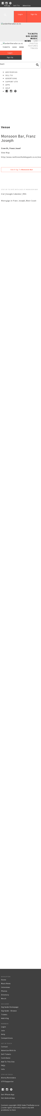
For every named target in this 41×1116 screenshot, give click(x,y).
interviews (5, 987)
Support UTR (11, 82)
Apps (7, 85)
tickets (4, 1014)
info (3, 1069)
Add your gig (11, 72)
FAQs (3, 1065)
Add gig (7, 5)
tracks (34, 48)
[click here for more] (20, 104)
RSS (24, 194)
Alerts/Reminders (8, 1078)
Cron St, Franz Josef (11, 148)
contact (4, 1047)
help (3, 1034)
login (3, 1027)
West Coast (31, 200)
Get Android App (8, 1098)
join (3, 1030)
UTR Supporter (7, 1081)
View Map (5, 152)
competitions (7, 1038)
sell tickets (6, 1054)
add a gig (5, 1018)
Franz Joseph (19, 200)
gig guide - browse (9, 1011)
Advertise (27, 5)
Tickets (33, 33)
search (7, 16)
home (3, 980)
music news (6, 983)
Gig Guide (32, 36)
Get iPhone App (7, 1094)
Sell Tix (16, 5)
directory (5, 995)
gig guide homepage (9, 1007)
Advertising (11, 78)
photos (4, 991)
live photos (34, 42)
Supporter (8, 8)
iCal (2, 194)
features (33, 45)
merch (3, 998)
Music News (31, 39)
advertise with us (8, 1050)
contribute (5, 1058)
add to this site (8, 1062)
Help (18, 8)
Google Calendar (13, 194)
